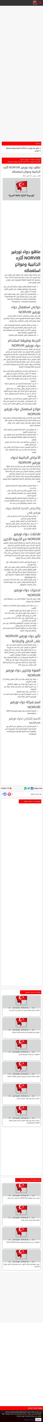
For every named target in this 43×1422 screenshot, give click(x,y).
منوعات (32, 160)
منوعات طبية (25, 160)
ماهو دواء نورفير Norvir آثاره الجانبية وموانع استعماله (22, 148)
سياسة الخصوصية (29, 1420)
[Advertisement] (21, 28)
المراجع (37, 151)
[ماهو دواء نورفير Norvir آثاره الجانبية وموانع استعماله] (32, 788)
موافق (38, 1420)
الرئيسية (38, 160)
